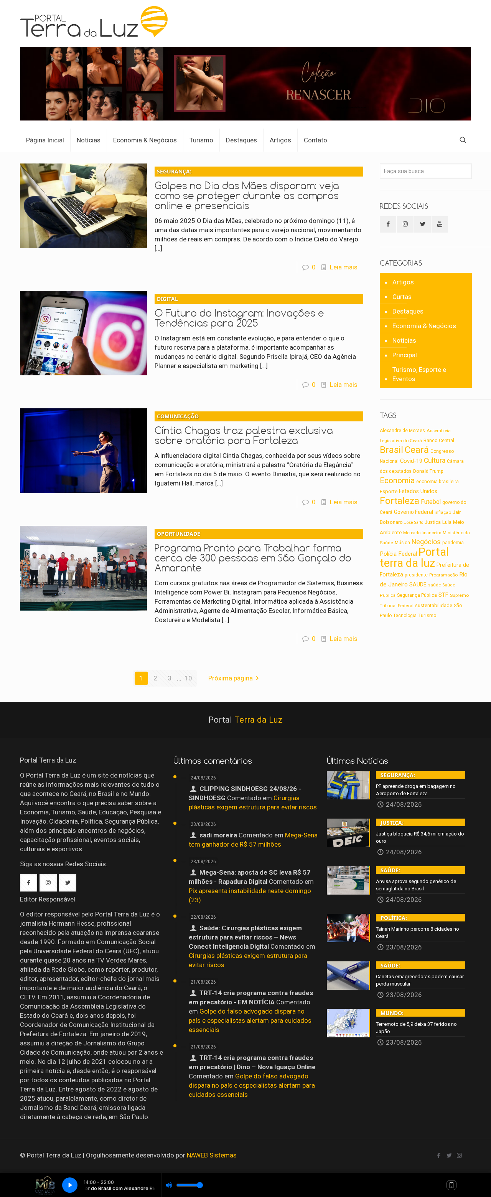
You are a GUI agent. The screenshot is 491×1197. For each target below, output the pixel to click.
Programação (443, 575)
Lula (446, 522)
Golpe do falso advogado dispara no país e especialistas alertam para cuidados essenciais (250, 1020)
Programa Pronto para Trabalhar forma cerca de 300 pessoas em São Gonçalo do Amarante (253, 552)
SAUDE (418, 584)
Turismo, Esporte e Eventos (419, 374)
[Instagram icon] (459, 1155)
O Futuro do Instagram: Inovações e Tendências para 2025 (239, 312)
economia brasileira (437, 481)
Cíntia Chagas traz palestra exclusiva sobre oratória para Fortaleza (244, 429)
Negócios (426, 542)
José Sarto (413, 522)
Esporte (388, 491)
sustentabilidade (433, 605)
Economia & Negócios (424, 326)
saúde (434, 585)
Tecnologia (405, 615)
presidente (416, 575)
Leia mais (344, 267)
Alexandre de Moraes (402, 430)
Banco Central (438, 440)
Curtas (402, 296)
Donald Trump (428, 471)
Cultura (434, 460)
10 (188, 678)
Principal (404, 355)
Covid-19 (411, 460)
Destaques (407, 311)
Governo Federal (413, 512)
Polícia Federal (398, 553)
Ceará (417, 449)
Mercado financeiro (422, 532)
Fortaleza (399, 500)
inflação (443, 512)
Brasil (391, 449)
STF (443, 594)
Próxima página (230, 678)
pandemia (453, 542)
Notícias (404, 340)
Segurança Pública (417, 595)
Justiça (433, 522)
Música (402, 542)
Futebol (431, 502)
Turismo (427, 615)
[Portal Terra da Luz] (97, 21)
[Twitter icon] (449, 1155)
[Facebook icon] (439, 1155)
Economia (397, 480)
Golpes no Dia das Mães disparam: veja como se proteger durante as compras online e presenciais (247, 189)
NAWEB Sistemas (212, 1155)
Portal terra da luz (414, 557)
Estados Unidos (418, 491)
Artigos (403, 282)
